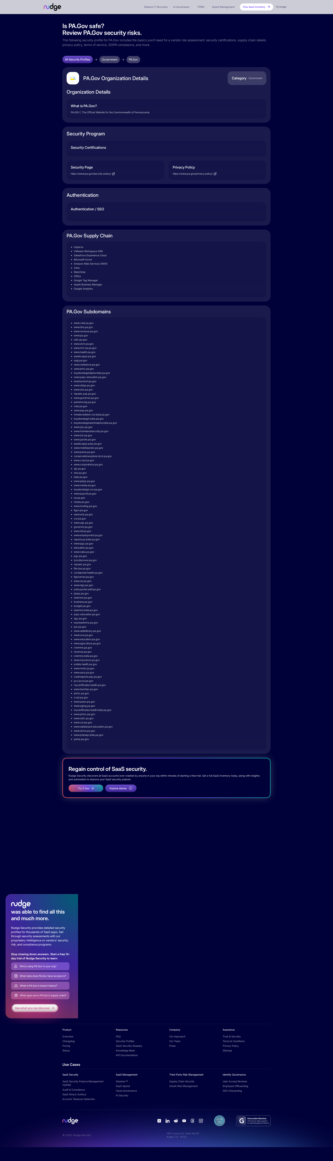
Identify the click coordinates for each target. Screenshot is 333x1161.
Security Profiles (125, 1041)
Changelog (68, 1041)
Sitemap (227, 1050)
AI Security (122, 1095)
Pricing (66, 1045)
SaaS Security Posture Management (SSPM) (83, 1083)
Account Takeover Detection (78, 1099)
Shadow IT (122, 1081)
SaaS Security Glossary (129, 1045)
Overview (67, 1036)
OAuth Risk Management (183, 1086)
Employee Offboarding (235, 1086)
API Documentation (127, 1055)
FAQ (118, 1036)
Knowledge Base (125, 1050)
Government (109, 59)
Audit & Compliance (73, 1089)
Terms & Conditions (234, 1041)
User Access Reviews (235, 1081)
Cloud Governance (126, 1090)
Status (66, 1050)
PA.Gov (133, 59)
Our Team (174, 1041)
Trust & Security (232, 1036)
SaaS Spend (123, 1086)
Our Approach (177, 1036)
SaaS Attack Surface (74, 1094)
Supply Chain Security (181, 1081)
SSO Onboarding (232, 1090)
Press (172, 1045)
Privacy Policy (231, 1045)
